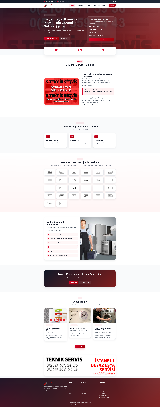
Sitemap (100, 384)
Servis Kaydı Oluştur (101, 39)
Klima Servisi (83, 386)
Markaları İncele (64, 38)
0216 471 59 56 (61, 1)
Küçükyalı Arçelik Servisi (104, 395)
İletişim (114, 1)
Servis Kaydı (83, 393)
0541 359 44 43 (68, 1)
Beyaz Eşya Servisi (84, 384)
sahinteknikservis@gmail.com (50, 1)
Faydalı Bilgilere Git (85, 282)
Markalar (89, 5)
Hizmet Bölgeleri (80, 5)
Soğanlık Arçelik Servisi (103, 393)
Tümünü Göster (80, 346)
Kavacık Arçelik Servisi (103, 389)
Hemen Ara (112, 5)
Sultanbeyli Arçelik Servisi (104, 397)
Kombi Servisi (83, 389)
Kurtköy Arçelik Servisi (103, 391)
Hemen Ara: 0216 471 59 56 (52, 38)
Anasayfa (72, 5)
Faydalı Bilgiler (96, 5)
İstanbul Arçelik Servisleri (104, 386)
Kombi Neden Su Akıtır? (78, 328)
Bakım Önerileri (84, 391)
